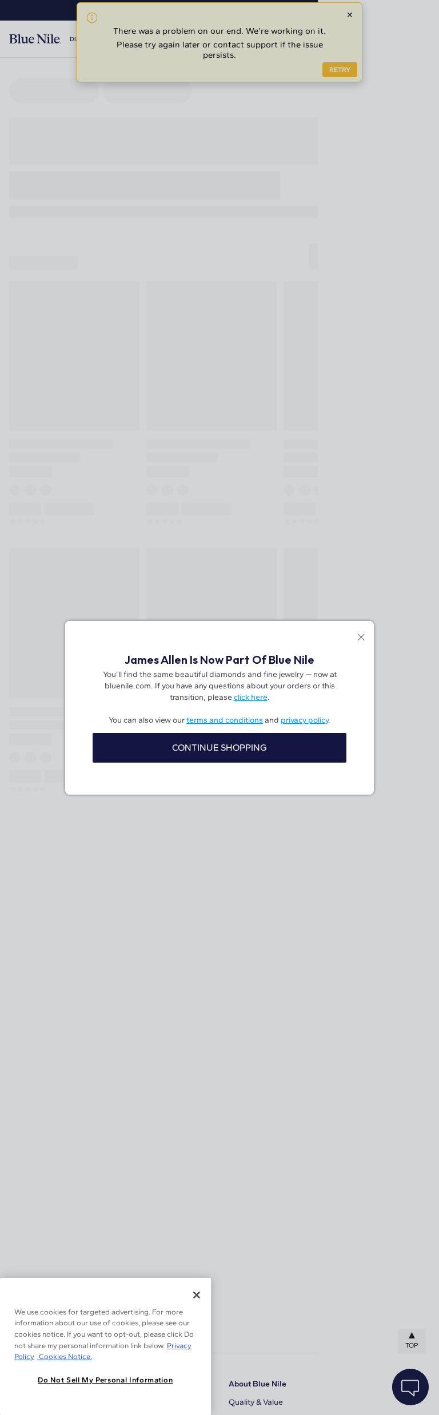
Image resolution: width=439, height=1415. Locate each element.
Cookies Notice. (64, 1356)
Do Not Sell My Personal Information (105, 1380)
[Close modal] (361, 638)
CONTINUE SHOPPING (219, 747)
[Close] (196, 1295)
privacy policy (304, 720)
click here (251, 697)
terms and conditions (224, 720)
